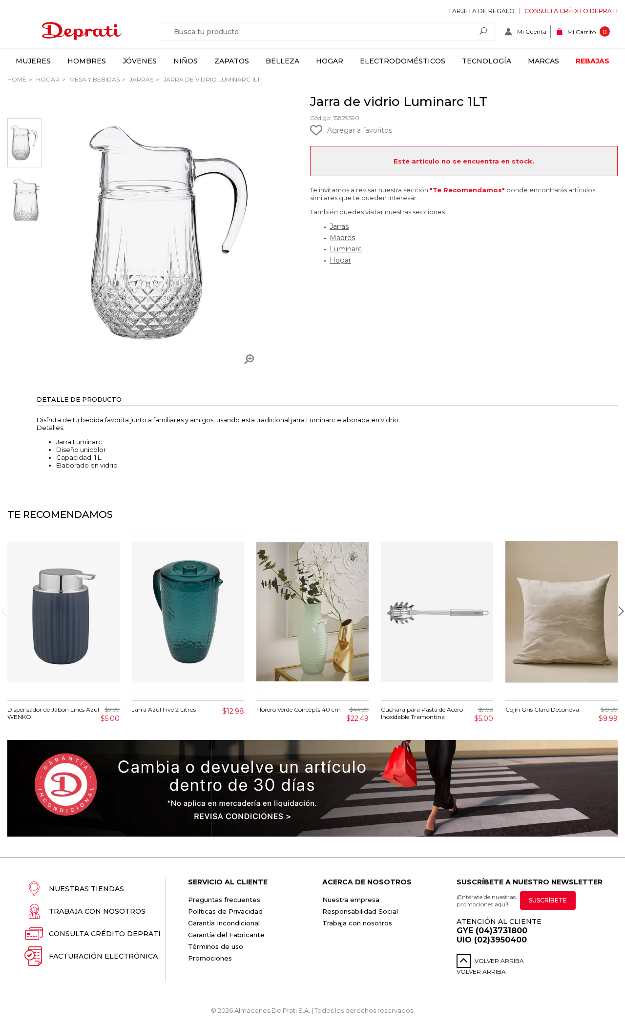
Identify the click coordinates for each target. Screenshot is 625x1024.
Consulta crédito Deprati (571, 11)
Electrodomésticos (402, 61)
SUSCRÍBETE (548, 900)
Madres (342, 237)
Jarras (140, 79)
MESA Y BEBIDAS (94, 79)
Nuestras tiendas (86, 888)
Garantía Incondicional (224, 923)
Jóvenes (140, 61)
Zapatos (231, 61)
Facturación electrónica (103, 956)
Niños (185, 61)
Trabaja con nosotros (97, 911)
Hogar (329, 61)
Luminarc (346, 249)
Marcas (543, 61)
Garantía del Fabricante (226, 935)
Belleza (282, 61)
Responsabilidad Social (360, 911)
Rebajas (592, 61)
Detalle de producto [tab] (79, 399)
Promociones (210, 958)
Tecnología (486, 61)
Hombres (86, 61)
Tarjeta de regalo (481, 11)
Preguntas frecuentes (224, 899)
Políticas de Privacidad (225, 911)
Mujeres (33, 61)
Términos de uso (215, 946)
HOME (16, 79)
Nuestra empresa (350, 899)
